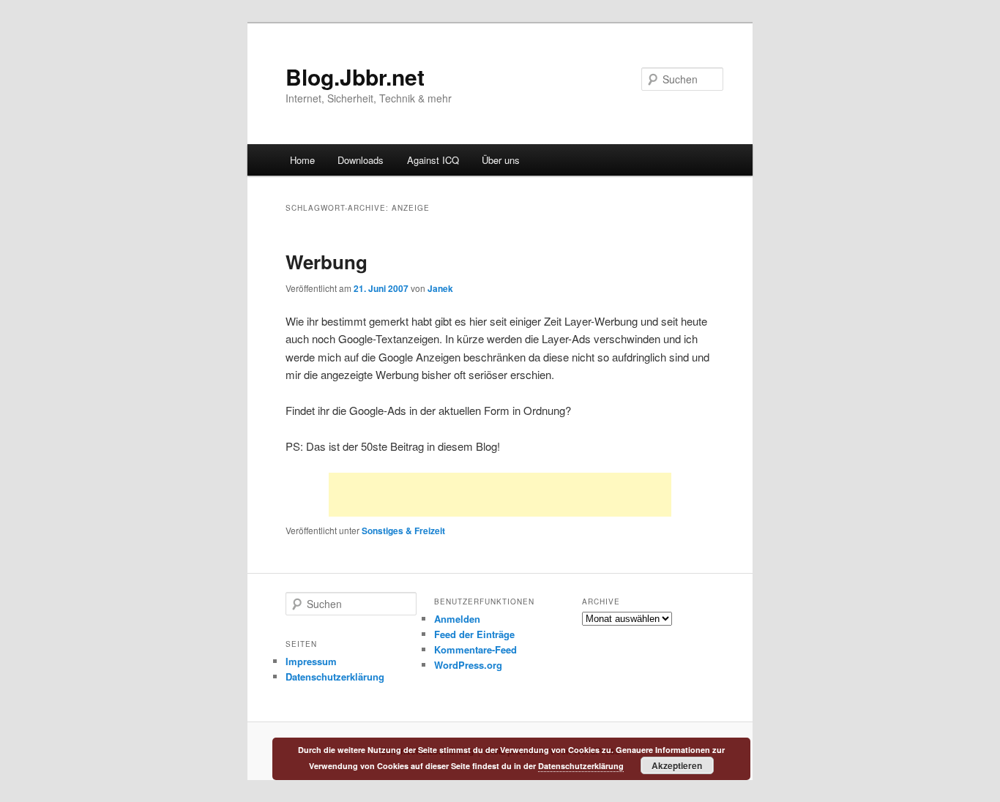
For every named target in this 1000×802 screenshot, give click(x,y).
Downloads (360, 160)
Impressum (311, 661)
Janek (440, 288)
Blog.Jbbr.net (355, 76)
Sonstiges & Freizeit (403, 530)
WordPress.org (468, 665)
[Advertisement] (500, 495)
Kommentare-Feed (475, 649)
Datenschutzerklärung (335, 676)
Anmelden (457, 619)
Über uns (501, 160)
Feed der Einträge (474, 634)
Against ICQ (433, 160)
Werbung (326, 261)
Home (302, 160)
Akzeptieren (677, 765)
